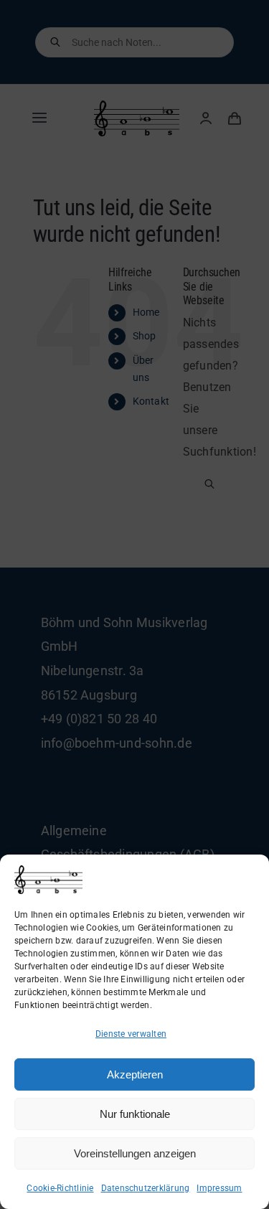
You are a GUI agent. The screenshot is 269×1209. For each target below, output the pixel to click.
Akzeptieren (135, 1074)
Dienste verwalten (130, 1034)
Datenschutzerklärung (145, 1188)
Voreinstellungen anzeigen (135, 1153)
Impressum (219, 1188)
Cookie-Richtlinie (60, 1188)
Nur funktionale (135, 1114)
